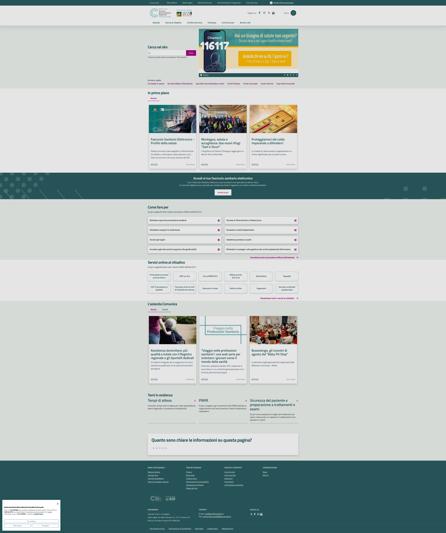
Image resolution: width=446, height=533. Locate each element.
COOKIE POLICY (38, 514)
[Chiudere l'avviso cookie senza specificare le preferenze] (58, 504)
